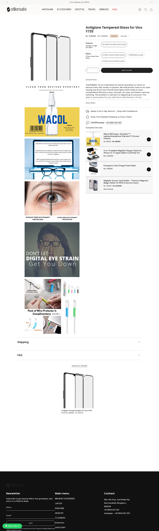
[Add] (149, 139)
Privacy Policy (47, 528)
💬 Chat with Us (12, 526)
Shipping (23, 342)
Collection (59, 522)
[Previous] (7, 2)
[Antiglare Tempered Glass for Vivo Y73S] (79, 387)
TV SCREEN (60, 518)
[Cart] (151, 9)
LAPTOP (58, 503)
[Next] (152, 2)
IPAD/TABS (59, 508)
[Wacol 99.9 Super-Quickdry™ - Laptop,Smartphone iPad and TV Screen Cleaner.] (93, 138)
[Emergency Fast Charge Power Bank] (93, 169)
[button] (47, 9)
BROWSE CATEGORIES (65, 498)
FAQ (19, 355)
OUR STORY (60, 527)
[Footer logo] (15, 485)
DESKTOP (59, 513)
